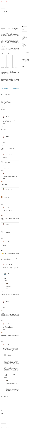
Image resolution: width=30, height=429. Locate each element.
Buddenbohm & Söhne (24, 37)
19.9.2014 (5, 39)
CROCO (22, 39)
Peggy (5, 196)
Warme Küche (23, 49)
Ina (4, 231)
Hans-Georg (7, 116)
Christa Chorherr (23, 38)
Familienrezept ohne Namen (4, 88)
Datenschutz (2, 427)
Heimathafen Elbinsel (24, 42)
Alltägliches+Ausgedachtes (25, 35)
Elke (8, 273)
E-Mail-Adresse (3, 410)
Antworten (2, 113)
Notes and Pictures (24, 45)
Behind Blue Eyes (24, 36)
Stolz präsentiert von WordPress (7, 427)
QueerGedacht (4, 1)
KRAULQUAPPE (23, 43)
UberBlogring (23, 46)
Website (2, 413)
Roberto (5, 93)
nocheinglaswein (23, 44)
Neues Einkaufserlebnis (16, 88)
